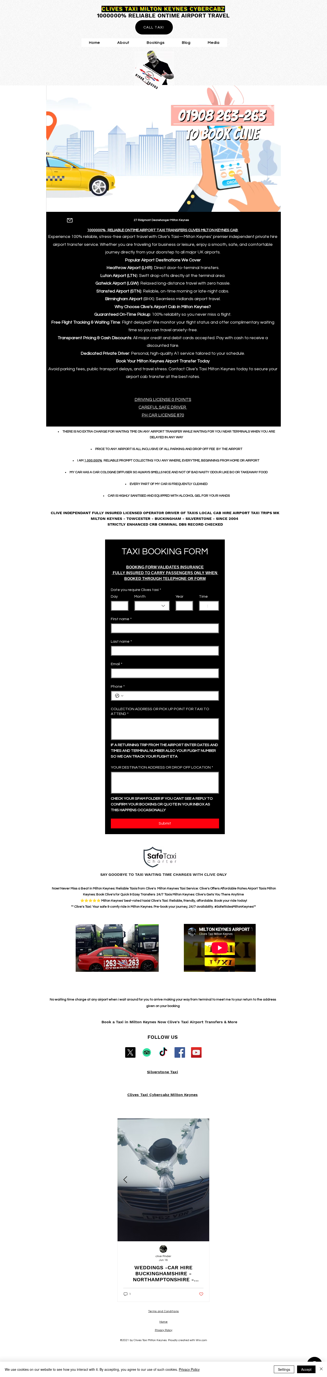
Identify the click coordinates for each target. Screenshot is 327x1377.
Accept (306, 1369)
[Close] (321, 1369)
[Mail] (70, 220)
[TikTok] (163, 1052)
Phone (118, 686)
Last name (121, 641)
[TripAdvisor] (146, 1052)
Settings (284, 1369)
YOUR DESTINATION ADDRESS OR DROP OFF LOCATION (162, 767)
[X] (130, 1052)
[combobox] (152, 606)
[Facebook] (180, 1052)
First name (121, 619)
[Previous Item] (125, 1180)
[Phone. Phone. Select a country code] (119, 696)
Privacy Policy (189, 1369)
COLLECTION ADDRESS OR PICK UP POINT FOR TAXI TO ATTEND (160, 711)
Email (116, 664)
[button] (213, 42)
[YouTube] (196, 1052)
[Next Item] (201, 1180)
